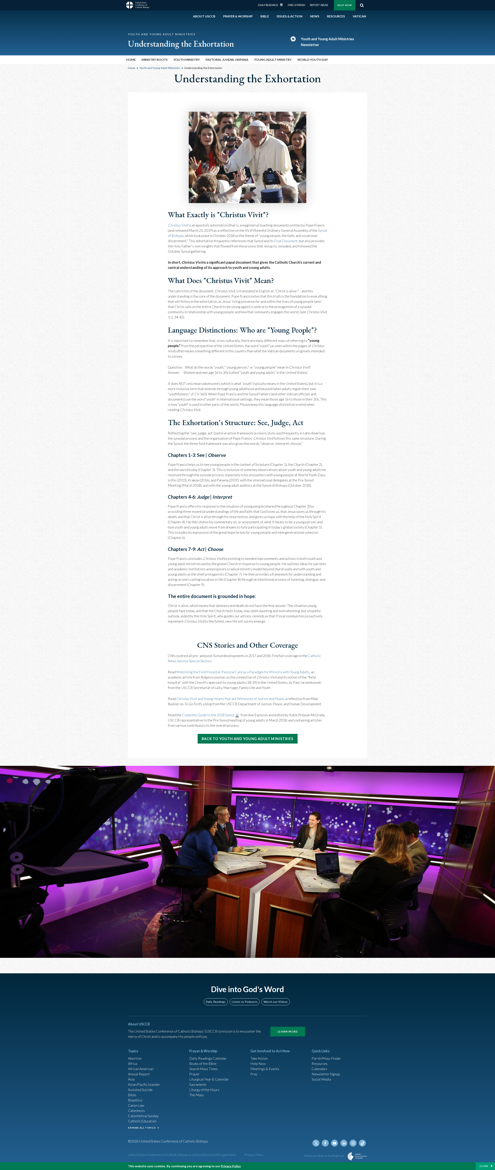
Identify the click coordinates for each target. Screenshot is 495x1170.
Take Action (259, 1058)
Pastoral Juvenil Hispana (227, 59)
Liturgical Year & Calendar (209, 1079)
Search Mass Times (203, 1069)
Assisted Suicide (140, 1090)
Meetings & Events (264, 1069)
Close (484, 1166)
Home (131, 59)
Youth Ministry (186, 59)
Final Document (286, 241)
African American (141, 1069)
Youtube (334, 1143)
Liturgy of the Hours (204, 1090)
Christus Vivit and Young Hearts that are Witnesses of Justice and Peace (230, 699)
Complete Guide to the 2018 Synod (208, 715)
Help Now (344, 5)
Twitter (315, 1143)
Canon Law (136, 1105)
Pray (253, 1074)
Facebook (325, 1143)
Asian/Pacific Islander (144, 1084)
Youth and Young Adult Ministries (159, 67)
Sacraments (198, 1084)
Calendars (319, 1069)
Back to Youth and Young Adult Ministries (248, 739)
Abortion (135, 1058)
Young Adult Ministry (273, 59)
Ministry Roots (155, 59)
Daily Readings (268, 5)
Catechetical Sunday (143, 1116)
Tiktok (362, 1143)
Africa (132, 1063)
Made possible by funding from (324, 1155)
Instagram (353, 1143)
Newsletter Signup (326, 1074)
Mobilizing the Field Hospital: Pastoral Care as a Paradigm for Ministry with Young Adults (243, 672)
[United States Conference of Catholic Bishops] (137, 6)
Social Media (321, 1079)
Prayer (194, 1074)
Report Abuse (319, 5)
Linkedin (343, 1143)
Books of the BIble (203, 1063)
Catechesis (136, 1110)
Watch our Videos (276, 1001)
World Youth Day (312, 59)
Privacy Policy (254, 1154)
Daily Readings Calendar (283, 5)
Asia (131, 1079)
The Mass (196, 1095)
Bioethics (135, 1100)
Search (362, 5)
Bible (132, 1095)
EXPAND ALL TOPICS (142, 1127)
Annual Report (139, 1074)
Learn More (288, 1031)
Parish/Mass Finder (326, 1058)
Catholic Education (142, 1121)
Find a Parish (296, 5)
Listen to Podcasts (244, 1001)
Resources (320, 1063)
